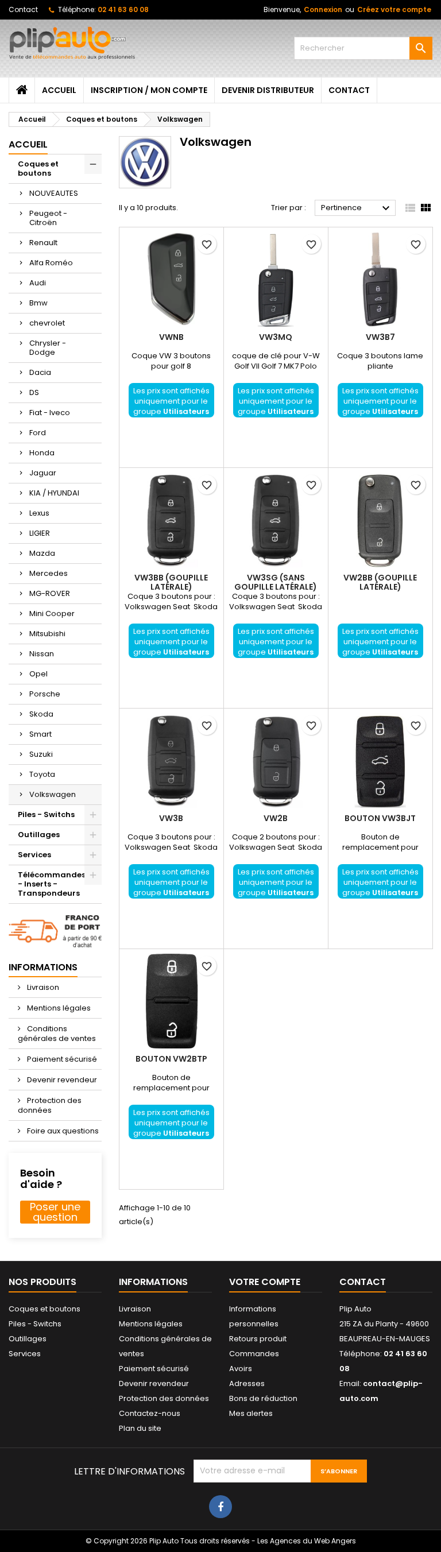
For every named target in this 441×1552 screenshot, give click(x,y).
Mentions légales (58, 1008)
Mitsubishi (47, 633)
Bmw (38, 302)
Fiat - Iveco (49, 412)
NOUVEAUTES (53, 193)
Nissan (41, 653)
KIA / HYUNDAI (54, 492)
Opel (38, 673)
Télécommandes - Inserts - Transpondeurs (52, 884)
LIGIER (39, 533)
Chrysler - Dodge (47, 348)
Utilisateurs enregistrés (179, 416)
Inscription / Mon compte (149, 90)
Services (34, 854)
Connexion (323, 9)
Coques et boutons (38, 168)
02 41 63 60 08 (123, 9)
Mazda (42, 553)
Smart (40, 734)
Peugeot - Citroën (48, 218)
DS (34, 392)
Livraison (42, 987)
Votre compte (264, 1281)
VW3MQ (275, 337)
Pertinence (357, 208)
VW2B (276, 818)
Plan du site (140, 1428)
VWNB (171, 337)
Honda (42, 452)
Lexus (39, 513)
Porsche (44, 693)
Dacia (40, 372)
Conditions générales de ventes (57, 1033)
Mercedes (48, 573)
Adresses (247, 1383)
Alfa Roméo (51, 262)
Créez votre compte (394, 9)
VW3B (171, 818)
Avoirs (240, 1368)
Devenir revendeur (61, 1079)
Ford (37, 432)
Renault (43, 242)
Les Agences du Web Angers (306, 1541)
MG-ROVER (49, 593)
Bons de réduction (263, 1398)
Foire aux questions (62, 1130)
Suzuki (41, 754)
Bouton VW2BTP (171, 1059)
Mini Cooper (52, 613)
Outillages (39, 834)
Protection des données (50, 1105)
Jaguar (42, 472)
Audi (37, 282)
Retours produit (258, 1338)
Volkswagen (52, 794)
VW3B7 (380, 337)
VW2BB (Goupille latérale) (380, 582)
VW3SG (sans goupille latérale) (275, 582)
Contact (23, 9)
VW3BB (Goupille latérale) (171, 582)
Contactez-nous (149, 1413)
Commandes (254, 1353)
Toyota (42, 774)
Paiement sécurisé (61, 1059)
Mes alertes (251, 1413)
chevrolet (47, 323)
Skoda (41, 714)
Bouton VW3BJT (380, 818)
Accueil (59, 90)
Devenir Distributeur (268, 90)
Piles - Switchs (46, 814)
